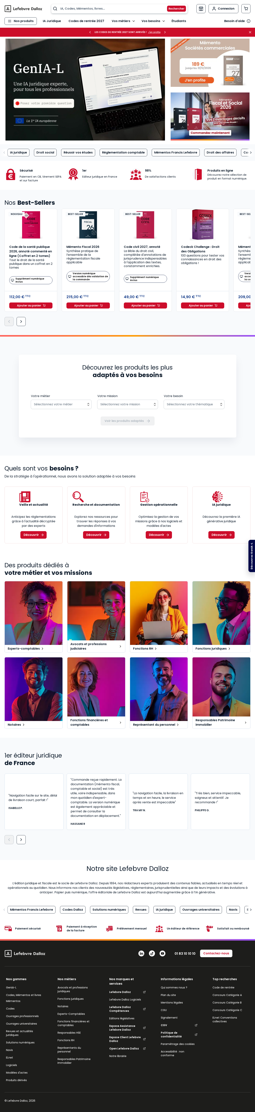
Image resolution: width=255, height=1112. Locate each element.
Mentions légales (172, 1002)
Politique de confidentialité (171, 1034)
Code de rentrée (223, 987)
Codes (10, 1008)
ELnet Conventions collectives (225, 1019)
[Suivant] (21, 321)
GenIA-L (11, 987)
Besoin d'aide (234, 21)
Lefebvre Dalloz (120, 992)
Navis (233, 909)
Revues (140, 909)
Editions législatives (121, 1018)
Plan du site (168, 995)
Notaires (63, 1006)
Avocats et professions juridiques (73, 989)
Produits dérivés (16, 1080)
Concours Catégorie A (227, 995)
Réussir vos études (78, 152)
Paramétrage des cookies (178, 1044)
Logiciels (11, 1065)
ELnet (9, 1057)
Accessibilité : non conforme (172, 1053)
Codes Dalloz (72, 909)
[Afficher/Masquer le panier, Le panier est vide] (245, 8)
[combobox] (119, 8)
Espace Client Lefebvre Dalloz (125, 1039)
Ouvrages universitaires (201, 909)
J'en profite (154, 32)
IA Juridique (52, 21)
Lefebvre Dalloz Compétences (120, 1009)
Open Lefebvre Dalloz (124, 1048)
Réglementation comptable (123, 152)
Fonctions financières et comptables (73, 1023)
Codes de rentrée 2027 (86, 21)
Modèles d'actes (17, 1073)
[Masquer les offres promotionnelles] (251, 32)
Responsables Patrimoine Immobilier (74, 1061)
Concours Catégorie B (227, 1002)
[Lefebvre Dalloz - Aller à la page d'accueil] (23, 9)
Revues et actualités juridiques (19, 1033)
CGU (164, 1010)
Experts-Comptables (71, 1014)
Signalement (169, 1018)
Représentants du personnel (69, 1049)
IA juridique (18, 152)
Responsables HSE (69, 1033)
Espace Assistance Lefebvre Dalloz (122, 1028)
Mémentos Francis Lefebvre (175, 152)
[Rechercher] (174, 9)
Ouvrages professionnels (22, 1016)
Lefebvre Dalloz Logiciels (125, 999)
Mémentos (13, 1001)
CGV (164, 1025)
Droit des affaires (220, 152)
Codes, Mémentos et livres (23, 995)
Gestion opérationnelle (158, 505)
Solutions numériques (109, 909)
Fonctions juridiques (71, 999)
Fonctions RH (66, 1040)
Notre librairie (117, 1056)
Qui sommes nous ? (174, 987)
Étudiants (179, 21)
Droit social (45, 152)
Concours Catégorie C (227, 1010)
